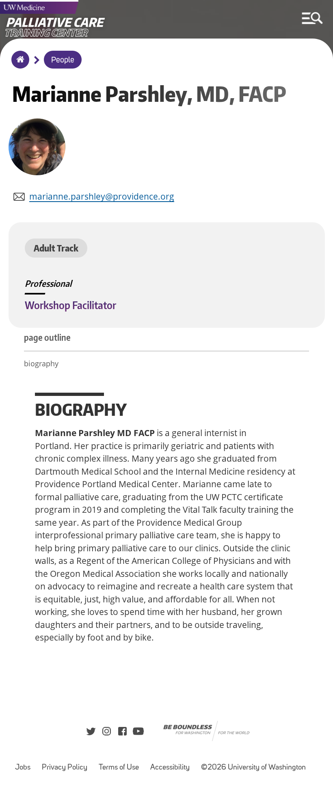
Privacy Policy (64, 768)
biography (41, 363)
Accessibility (170, 768)
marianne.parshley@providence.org (101, 196)
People (62, 60)
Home (18, 65)
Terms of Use (119, 768)
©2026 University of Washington (253, 768)
